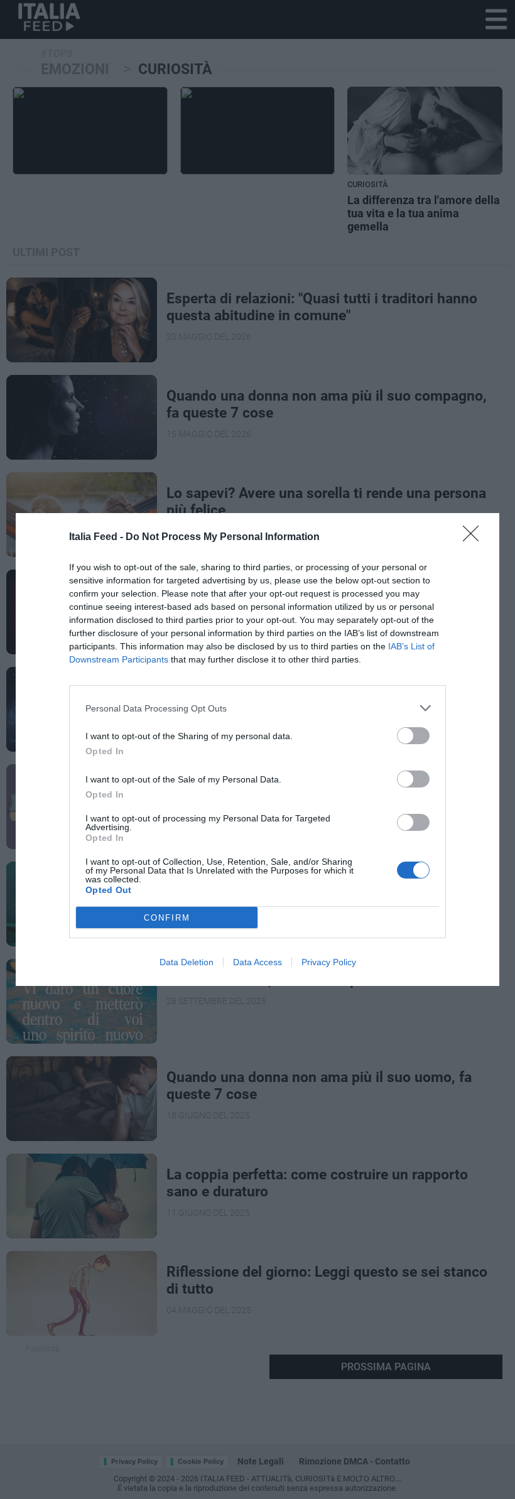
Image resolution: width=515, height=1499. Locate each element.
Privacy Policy (328, 962)
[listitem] (257, 708)
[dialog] (257, 749)
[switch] (413, 735)
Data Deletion (187, 962)
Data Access (257, 962)
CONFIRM (167, 918)
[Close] (475, 537)
